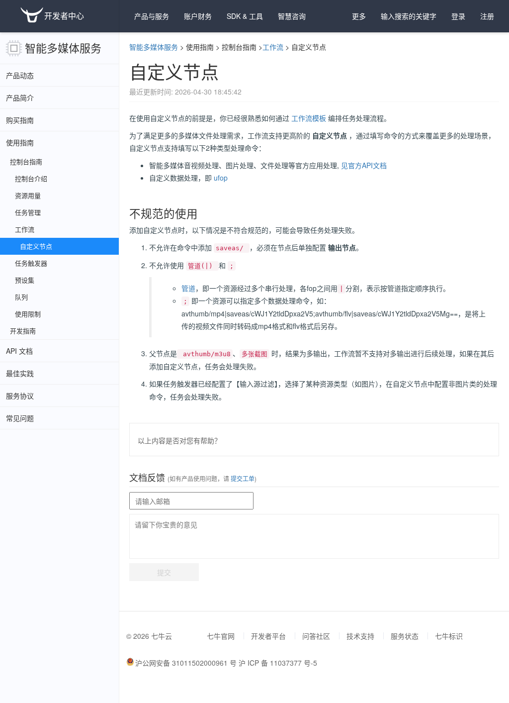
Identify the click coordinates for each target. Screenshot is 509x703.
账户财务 (198, 16)
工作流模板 (308, 118)
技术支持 (360, 636)
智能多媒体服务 (63, 47)
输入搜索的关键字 (408, 16)
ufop (221, 178)
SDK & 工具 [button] (245, 16)
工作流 (272, 47)
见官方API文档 (364, 165)
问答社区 (316, 636)
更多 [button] (359, 16)
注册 (487, 16)
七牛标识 (449, 636)
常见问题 (20, 418)
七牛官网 (221, 636)
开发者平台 (268, 636)
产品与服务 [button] (151, 16)
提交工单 (241, 478)
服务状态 (405, 636)
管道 (188, 288)
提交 (164, 572)
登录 (458, 16)
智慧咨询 (292, 16)
